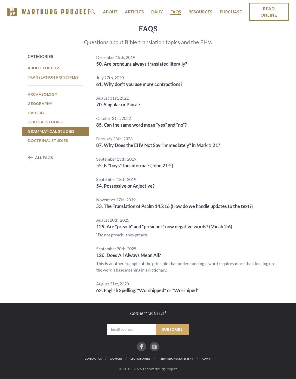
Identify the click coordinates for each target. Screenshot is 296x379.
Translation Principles (53, 77)
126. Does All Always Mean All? (128, 255)
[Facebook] (141, 346)
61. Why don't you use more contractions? (139, 84)
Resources (200, 11)
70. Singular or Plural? (118, 104)
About (110, 11)
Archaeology (42, 94)
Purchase (231, 11)
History (36, 112)
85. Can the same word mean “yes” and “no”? (141, 125)
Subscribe (172, 329)
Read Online (269, 12)
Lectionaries (140, 358)
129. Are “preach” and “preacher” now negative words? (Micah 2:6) (164, 226)
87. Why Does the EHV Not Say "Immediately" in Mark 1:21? (158, 145)
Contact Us (93, 358)
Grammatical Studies (51, 131)
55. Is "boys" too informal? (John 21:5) (134, 165)
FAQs (175, 11)
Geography (40, 103)
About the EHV (43, 68)
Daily (157, 11)
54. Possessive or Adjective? (125, 186)
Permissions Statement (176, 358)
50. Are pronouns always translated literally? (141, 64)
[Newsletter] (154, 346)
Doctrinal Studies (48, 140)
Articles (134, 11)
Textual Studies (45, 122)
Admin (206, 358)
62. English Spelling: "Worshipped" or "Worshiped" (147, 290)
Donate (116, 358)
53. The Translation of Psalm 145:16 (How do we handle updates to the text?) (174, 206)
